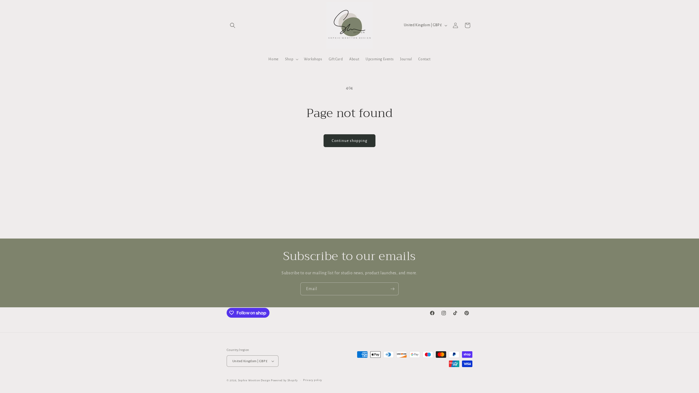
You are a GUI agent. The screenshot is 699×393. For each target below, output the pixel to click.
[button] (233, 25)
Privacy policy (312, 380)
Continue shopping (349, 141)
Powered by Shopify (284, 380)
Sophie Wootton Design (254, 380)
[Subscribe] (392, 288)
